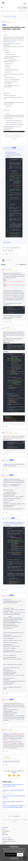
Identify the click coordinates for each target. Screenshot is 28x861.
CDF (4, 247)
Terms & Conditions (6, 819)
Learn (3, 829)
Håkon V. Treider (8, 269)
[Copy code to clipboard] (21, 159)
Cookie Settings (16, 819)
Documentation (5, 831)
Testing (4, 250)
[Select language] (18, 7)
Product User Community (10, 16)
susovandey (7, 327)
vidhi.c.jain (6, 21)
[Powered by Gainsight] (14, 817)
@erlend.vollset (7, 599)
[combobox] (14, 11)
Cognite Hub (11, 41)
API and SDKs (6, 799)
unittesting (10, 250)
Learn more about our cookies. (17, 851)
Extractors (5, 809)
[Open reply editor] (14, 260)
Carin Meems (7, 757)
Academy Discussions (8, 793)
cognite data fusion (15, 247)
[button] (1, 8)
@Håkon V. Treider (8, 464)
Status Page (5, 834)
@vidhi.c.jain (7, 761)
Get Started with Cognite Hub (9, 841)
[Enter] (2, 11)
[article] (14, 295)
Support (4, 832)
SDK (8, 247)
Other (4, 787)
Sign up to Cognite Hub (7, 839)
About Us (4, 843)
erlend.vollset (9, 147)
